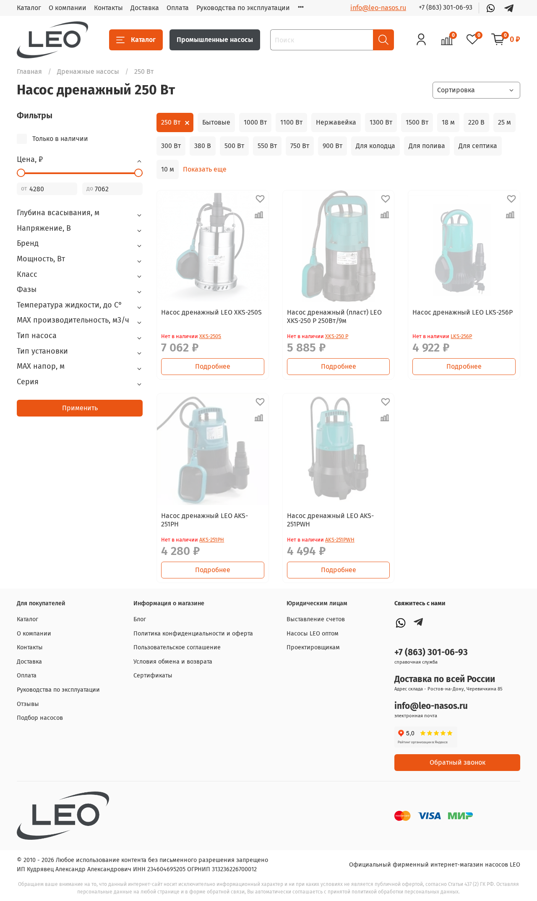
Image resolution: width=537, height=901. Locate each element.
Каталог (29, 8)
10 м (167, 169)
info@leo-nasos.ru (378, 8)
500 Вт (234, 146)
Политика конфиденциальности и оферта (193, 633)
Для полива (427, 146)
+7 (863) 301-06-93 (445, 7)
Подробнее (212, 366)
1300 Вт (381, 122)
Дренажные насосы (88, 72)
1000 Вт (255, 122)
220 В (476, 122)
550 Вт (267, 146)
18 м (448, 122)
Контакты (108, 8)
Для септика (478, 146)
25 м (504, 122)
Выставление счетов (316, 619)
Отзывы (28, 704)
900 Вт (332, 146)
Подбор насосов (40, 717)
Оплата (178, 8)
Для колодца (375, 146)
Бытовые (216, 122)
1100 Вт (291, 122)
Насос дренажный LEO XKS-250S (211, 312)
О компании (67, 8)
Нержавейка (336, 122)
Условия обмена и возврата (172, 661)
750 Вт (299, 146)
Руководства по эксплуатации (243, 8)
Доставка (144, 8)
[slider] (21, 173)
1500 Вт (417, 122)
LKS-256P (461, 336)
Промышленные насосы (215, 40)
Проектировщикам (313, 647)
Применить (80, 408)
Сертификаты (152, 675)
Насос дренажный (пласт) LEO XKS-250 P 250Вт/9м (334, 316)
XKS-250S (210, 336)
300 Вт (171, 146)
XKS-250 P (336, 336)
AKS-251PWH (340, 539)
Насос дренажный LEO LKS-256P (462, 312)
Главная (29, 72)
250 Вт (170, 122)
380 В (202, 146)
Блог (139, 619)
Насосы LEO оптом (313, 633)
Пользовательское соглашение (177, 647)
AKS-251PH (211, 539)
